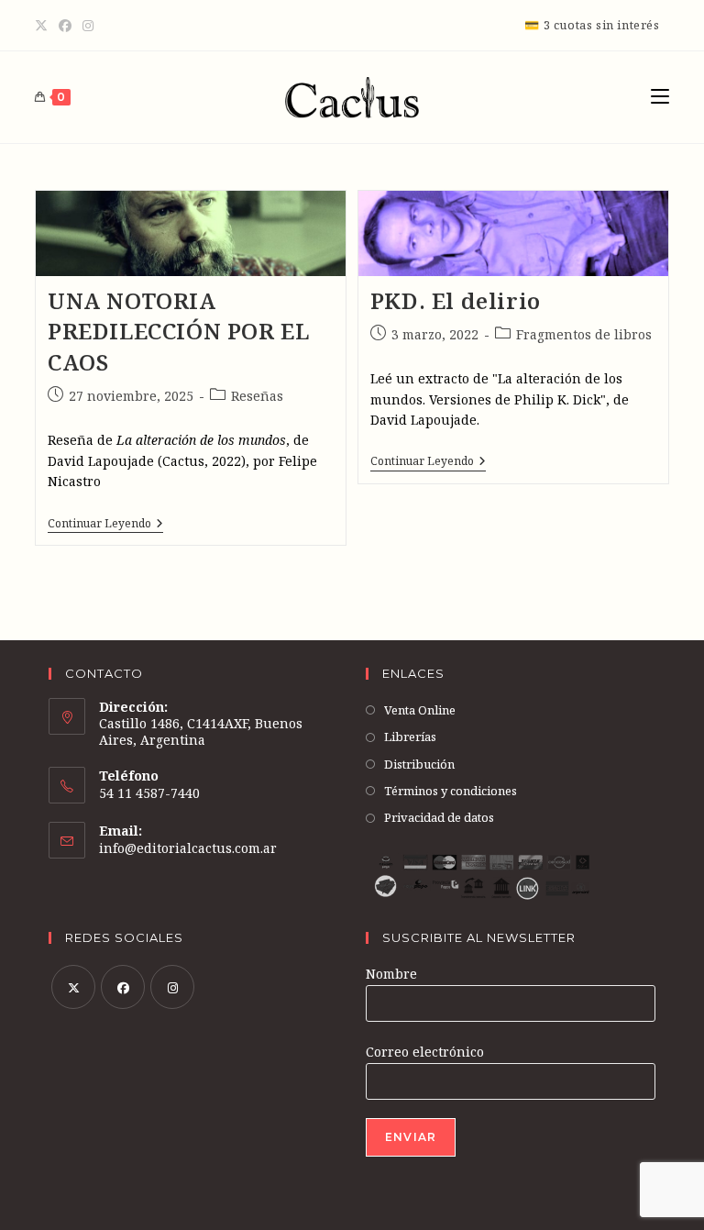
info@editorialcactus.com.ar (188, 848)
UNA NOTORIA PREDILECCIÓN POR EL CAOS (178, 331)
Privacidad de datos (439, 817)
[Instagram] (88, 26)
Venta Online (420, 710)
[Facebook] (65, 26)
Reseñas (257, 395)
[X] (44, 26)
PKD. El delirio (455, 300)
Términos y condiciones (450, 790)
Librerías (410, 736)
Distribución (419, 764)
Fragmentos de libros (584, 334)
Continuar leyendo (105, 525)
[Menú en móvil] (660, 97)
